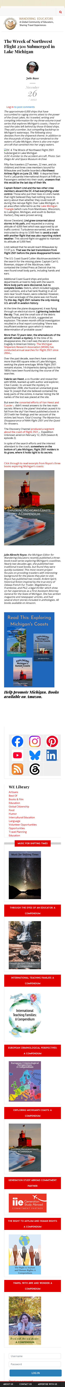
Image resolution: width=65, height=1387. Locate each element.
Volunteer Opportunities (23, 824)
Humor (13, 813)
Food (11, 810)
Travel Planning (18, 831)
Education (14, 803)
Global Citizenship (19, 806)
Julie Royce (32, 78)
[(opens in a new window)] (17, 741)
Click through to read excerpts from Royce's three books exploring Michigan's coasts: (32, 465)
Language (14, 821)
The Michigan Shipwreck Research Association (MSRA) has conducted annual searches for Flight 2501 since (31, 348)
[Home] (30, 23)
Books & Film (16, 799)
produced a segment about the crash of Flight (29, 430)
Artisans (13, 792)
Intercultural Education (22, 817)
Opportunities (17, 828)
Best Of (13, 795)
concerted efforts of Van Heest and (31, 404)
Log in (10, 107)
